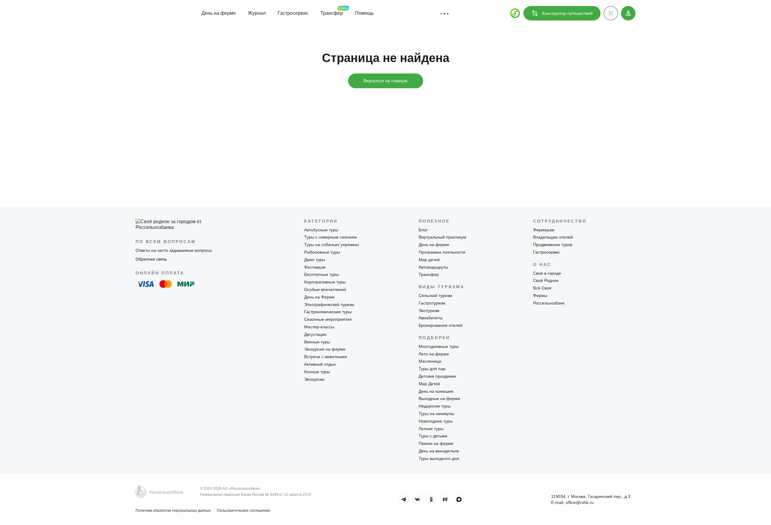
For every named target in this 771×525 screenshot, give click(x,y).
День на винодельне (439, 450)
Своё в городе (547, 273)
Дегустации (315, 334)
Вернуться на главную (385, 80)
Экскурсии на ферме (324, 349)
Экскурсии (314, 379)
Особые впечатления (325, 289)
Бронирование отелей (441, 325)
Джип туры (314, 259)
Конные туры (317, 371)
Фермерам (543, 229)
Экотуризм (429, 310)
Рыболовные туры (322, 252)
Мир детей (429, 259)
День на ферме (218, 13)
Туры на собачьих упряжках (331, 244)
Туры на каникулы (436, 413)
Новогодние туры (436, 421)
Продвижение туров (552, 244)
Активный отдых (320, 364)
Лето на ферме (434, 354)
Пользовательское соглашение (243, 510)
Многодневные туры (439, 346)
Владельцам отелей (553, 237)
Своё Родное (546, 280)
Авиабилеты (431, 317)
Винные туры (317, 341)
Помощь (364, 13)
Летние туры (431, 428)
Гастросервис (293, 13)
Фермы (540, 295)
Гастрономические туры (327, 311)
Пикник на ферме (436, 443)
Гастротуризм (432, 303)
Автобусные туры (321, 229)
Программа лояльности (442, 252)
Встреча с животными (325, 356)
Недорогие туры (435, 406)
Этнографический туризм (329, 304)
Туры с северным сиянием (330, 237)
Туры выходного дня (439, 458)
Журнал (257, 13)
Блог (423, 229)
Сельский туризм (435, 295)
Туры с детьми (433, 435)
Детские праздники (437, 376)
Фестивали (315, 267)
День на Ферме (319, 297)
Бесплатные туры (321, 274)
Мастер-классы (319, 326)
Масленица (430, 361)
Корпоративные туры (325, 282)
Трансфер (331, 13)
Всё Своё (542, 288)
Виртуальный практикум (442, 237)
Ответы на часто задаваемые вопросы (174, 250)
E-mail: (572, 502)
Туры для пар (432, 368)
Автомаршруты (433, 267)
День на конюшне (436, 391)
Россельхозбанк (548, 303)
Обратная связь (151, 259)
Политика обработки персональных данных (173, 510)
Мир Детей (429, 383)
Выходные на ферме (439, 398)
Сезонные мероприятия (328, 319)
